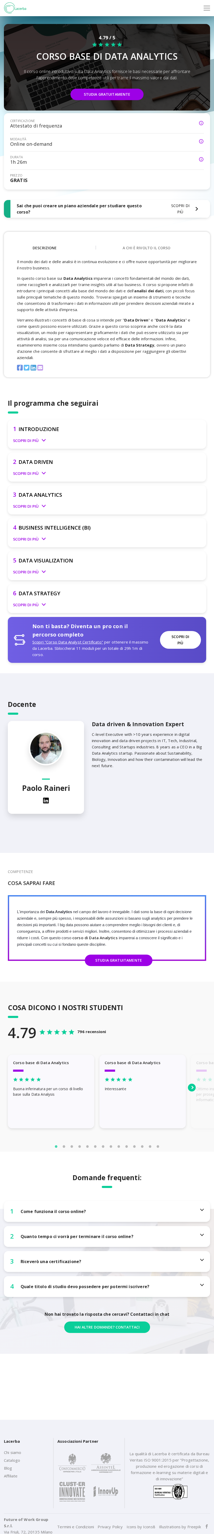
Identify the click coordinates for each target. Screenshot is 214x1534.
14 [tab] (157, 1146)
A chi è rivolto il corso (147, 247)
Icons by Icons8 (141, 1526)
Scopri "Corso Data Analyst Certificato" (67, 642)
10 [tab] (126, 1146)
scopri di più (180, 639)
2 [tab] (64, 1146)
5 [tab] (87, 1146)
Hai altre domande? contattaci (107, 1327)
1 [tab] (56, 1146)
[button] (107, 434)
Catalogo (12, 1460)
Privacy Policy (110, 1526)
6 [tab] (95, 1146)
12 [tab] (142, 1146)
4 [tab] (79, 1146)
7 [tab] (103, 1146)
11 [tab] (134, 1146)
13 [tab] (150, 1146)
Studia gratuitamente (107, 94)
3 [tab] (71, 1146)
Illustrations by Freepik (180, 1526)
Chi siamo (12, 1452)
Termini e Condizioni (75, 1526)
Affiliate (10, 1475)
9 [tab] (118, 1146)
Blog (8, 1468)
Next (192, 1088)
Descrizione (45, 247)
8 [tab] (111, 1146)
